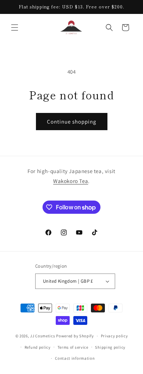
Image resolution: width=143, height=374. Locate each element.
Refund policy (38, 347)
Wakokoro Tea (70, 180)
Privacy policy (114, 335)
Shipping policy (110, 347)
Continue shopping (71, 121)
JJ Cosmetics (42, 335)
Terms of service (73, 347)
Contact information (75, 358)
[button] (15, 27)
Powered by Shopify (75, 335)
